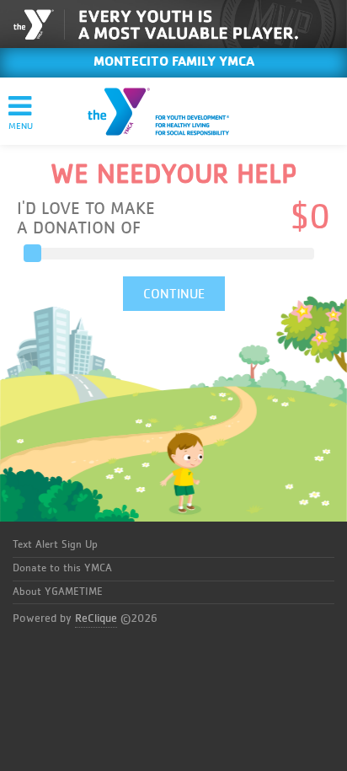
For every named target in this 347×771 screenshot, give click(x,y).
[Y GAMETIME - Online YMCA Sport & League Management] (172, 111)
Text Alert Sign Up (55, 544)
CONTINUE (174, 294)
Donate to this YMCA (62, 568)
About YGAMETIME (58, 591)
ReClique (96, 618)
